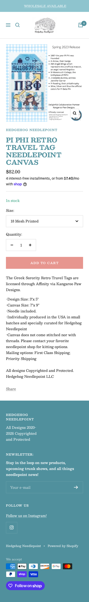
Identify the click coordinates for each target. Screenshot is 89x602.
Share (11, 389)
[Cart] (80, 25)
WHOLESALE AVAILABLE (45, 6)
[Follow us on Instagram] (11, 527)
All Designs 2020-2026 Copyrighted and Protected (21, 433)
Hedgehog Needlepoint (31, 129)
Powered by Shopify (63, 546)
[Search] (17, 25)
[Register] (76, 487)
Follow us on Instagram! (26, 516)
